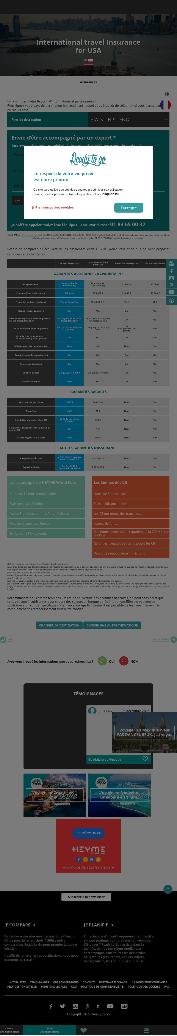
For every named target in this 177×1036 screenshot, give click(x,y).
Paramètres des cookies (54, 207)
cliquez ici (110, 194)
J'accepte (129, 207)
